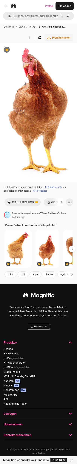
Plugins (11, 385)
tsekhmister (18, 217)
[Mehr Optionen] (29, 37)
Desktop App (14, 390)
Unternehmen (13, 424)
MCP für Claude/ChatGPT (19, 376)
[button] (38, 327)
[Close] (71, 460)
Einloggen (64, 6)
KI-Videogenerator (15, 362)
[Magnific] (38, 296)
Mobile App (10, 394)
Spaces (8, 349)
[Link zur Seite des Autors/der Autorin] (7, 215)
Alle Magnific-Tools (15, 403)
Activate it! (59, 459)
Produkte (10, 342)
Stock (22, 26)
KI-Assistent (11, 353)
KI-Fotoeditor (40, 190)
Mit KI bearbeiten (20, 203)
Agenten (12, 381)
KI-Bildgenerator (53, 187)
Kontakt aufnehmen (17, 435)
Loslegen (10, 413)
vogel (35, 274)
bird (23, 274)
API (6, 399)
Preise (49, 6)
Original (24, 50)
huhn (10, 274)
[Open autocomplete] (8, 16)
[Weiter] (61, 202)
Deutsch (38, 326)
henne (49, 274)
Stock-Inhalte (12, 372)
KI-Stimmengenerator (17, 367)
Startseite (9, 26)
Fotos (32, 26)
